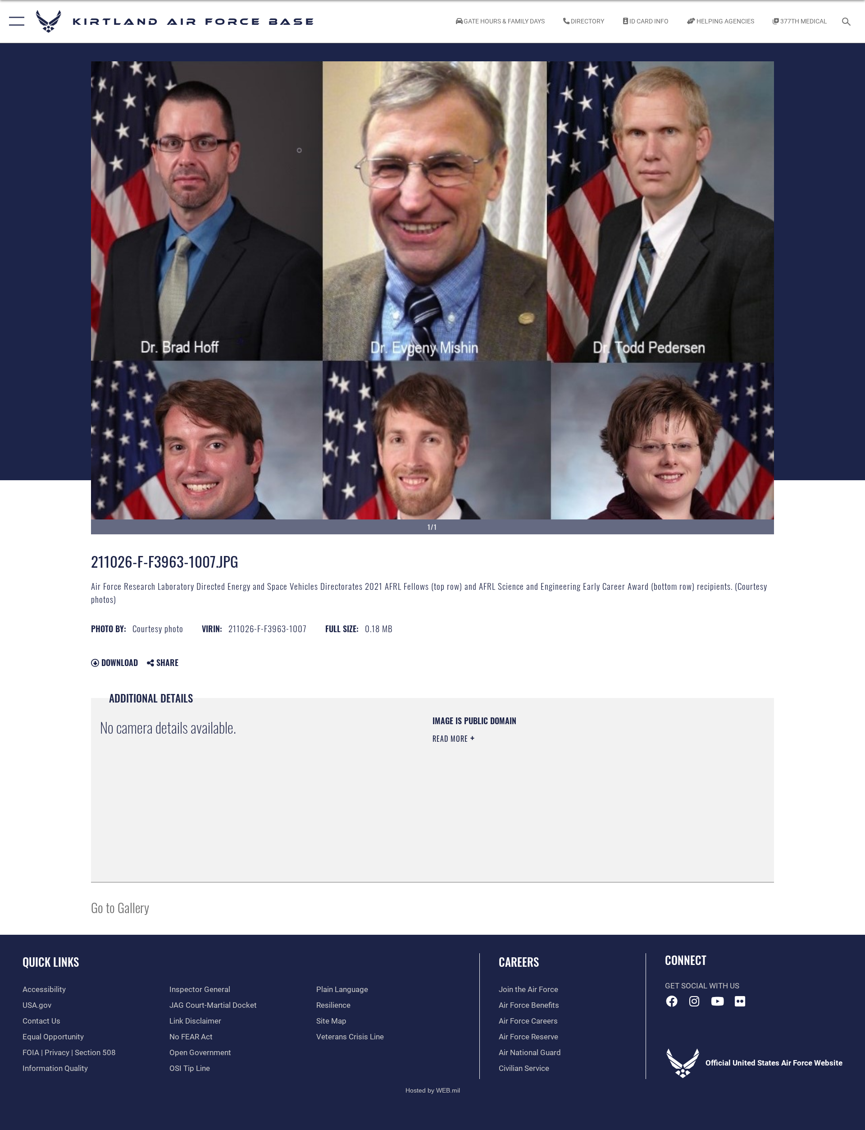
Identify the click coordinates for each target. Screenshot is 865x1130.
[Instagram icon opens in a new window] (694, 1001)
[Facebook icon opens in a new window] (671, 1001)
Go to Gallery (120, 907)
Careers (519, 961)
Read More (451, 738)
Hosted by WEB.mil (432, 1090)
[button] (14, 21)
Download (118, 662)
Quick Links (51, 961)
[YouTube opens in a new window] (717, 1001)
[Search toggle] (847, 21)
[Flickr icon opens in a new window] (740, 1001)
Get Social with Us (702, 986)
